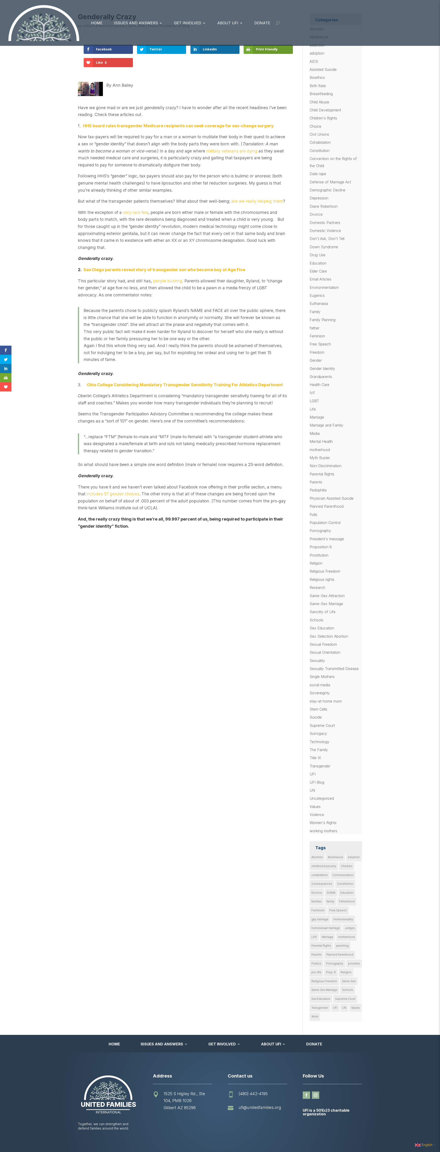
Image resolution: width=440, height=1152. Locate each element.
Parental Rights (322, 474)
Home (96, 23)
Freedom (317, 352)
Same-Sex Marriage (326, 603)
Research (317, 587)
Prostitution (319, 555)
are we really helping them (257, 201)
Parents (316, 482)
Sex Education (322, 628)
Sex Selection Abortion (329, 636)
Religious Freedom (325, 571)
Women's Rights (323, 822)
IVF (312, 393)
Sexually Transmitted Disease (334, 668)
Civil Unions (319, 134)
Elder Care (318, 271)
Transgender (320, 766)
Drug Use (317, 255)
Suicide (316, 717)
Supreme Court (322, 725)
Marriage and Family (326, 425)
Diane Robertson (324, 206)
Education (318, 263)
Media (315, 433)
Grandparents (321, 376)
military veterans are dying (231, 151)
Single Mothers (322, 676)
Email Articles (320, 279)
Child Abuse (319, 102)
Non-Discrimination (325, 465)
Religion (316, 563)
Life (313, 409)
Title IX (315, 757)
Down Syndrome (324, 247)
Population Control (325, 522)
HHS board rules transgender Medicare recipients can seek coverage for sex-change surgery (178, 125)
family (330, 901)
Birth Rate (318, 85)
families (316, 901)
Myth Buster (320, 457)
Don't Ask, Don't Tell (327, 238)
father (314, 328)
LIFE (314, 937)
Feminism (317, 336)
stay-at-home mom (326, 701)
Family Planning (323, 319)
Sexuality (317, 660)
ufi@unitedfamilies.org (260, 1107)
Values (315, 806)
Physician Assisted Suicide (332, 498)
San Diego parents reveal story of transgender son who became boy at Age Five (164, 269)
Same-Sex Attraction (327, 595)
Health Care (319, 384)
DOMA (331, 892)
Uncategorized (322, 798)
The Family (319, 749)
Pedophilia (318, 490)
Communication (343, 875)
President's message (327, 539)
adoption (317, 53)
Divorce (316, 214)
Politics (316, 963)
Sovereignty (320, 693)
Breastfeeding (321, 93)
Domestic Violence (325, 230)
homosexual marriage (325, 928)
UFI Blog (317, 782)
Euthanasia (319, 303)
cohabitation (319, 875)
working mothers (323, 831)
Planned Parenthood (327, 506)
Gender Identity (322, 368)
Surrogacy (318, 733)
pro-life (316, 972)
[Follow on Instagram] (315, 1095)
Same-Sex (349, 981)
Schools (316, 620)
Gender (316, 360)
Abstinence (335, 857)
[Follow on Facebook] (306, 1095)
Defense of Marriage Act (330, 182)
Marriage (317, 417)
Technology (319, 741)
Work (314, 1016)
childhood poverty (323, 866)
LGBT (314, 401)
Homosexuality (343, 919)
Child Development (325, 110)
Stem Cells (318, 709)
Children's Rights (323, 118)
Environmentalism (324, 287)
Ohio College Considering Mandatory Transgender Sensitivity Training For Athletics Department (185, 384)
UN (312, 790)
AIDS (314, 61)
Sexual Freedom (323, 644)
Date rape (318, 173)
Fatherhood (347, 901)
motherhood (320, 449)
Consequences (321, 883)
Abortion (317, 857)
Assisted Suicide (323, 69)
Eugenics (317, 295)
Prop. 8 (331, 972)
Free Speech (320, 344)
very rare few (135, 212)
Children (346, 866)
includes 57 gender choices (113, 493)
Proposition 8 (321, 547)
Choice (315, 126)
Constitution (320, 150)
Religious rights (322, 579)
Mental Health (321, 441)
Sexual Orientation (325, 652)
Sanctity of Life (323, 611)
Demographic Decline (327, 190)
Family (315, 311)
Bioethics (317, 77)
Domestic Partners (325, 222)
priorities (354, 963)
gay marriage (319, 919)
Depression (319, 198)
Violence (317, 814)
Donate (262, 23)
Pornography (320, 530)
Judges (350, 928)
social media (320, 685)
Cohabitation (320, 142)
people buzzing (167, 280)
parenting (342, 945)
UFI (313, 774)
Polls (313, 514)
